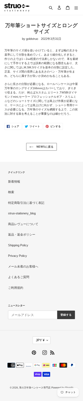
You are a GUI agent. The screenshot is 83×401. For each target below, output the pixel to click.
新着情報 (14, 181)
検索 (11, 192)
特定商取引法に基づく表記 (26, 202)
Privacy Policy (17, 255)
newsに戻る (44, 146)
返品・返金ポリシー (21, 234)
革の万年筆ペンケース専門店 (35, 387)
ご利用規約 (15, 287)
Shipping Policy (18, 245)
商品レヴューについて (23, 224)
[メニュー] (76, 7)
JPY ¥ (40, 340)
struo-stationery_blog (22, 213)
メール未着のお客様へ (23, 266)
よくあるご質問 (18, 277)
